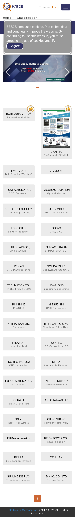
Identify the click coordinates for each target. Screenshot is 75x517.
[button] (8, 68)
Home (7, 17)
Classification (27, 17)
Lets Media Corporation (22, 510)
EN (54, 7)
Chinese (44, 7)
